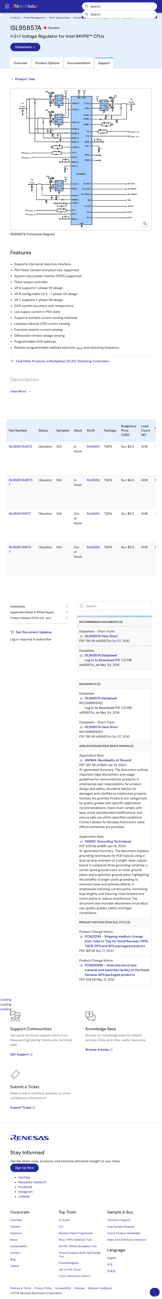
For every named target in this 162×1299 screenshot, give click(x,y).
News (13, 1239)
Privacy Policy (43, 1288)
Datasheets (23, 47)
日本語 (111, 1271)
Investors (16, 1233)
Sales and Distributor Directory (127, 1239)
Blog (13, 1259)
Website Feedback (100, 1288)
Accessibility (63, 1288)
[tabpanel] (81, 1067)
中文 (110, 1264)
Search (119, 6)
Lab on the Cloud (70, 1269)
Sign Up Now (24, 1168)
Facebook (25, 1187)
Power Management (35, 17)
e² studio (64, 1220)
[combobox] (119, 14)
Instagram (25, 1192)
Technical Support (118, 1220)
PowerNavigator (69, 1263)
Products (15, 17)
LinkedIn (24, 1196)
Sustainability (18, 1246)
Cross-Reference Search (74, 1276)
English (111, 1258)
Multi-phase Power (59, 17)
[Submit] (86, 14)
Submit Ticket (20, 1107)
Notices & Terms (20, 1288)
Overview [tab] (20, 63)
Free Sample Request (120, 1226)
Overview (16, 1220)
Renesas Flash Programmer (76, 1233)
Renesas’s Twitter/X (32, 1182)
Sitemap (79, 1288)
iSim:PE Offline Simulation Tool (78, 1246)
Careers (15, 1226)
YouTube (24, 1177)
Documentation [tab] (78, 63)
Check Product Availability (123, 1233)
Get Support (19, 1054)
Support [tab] (104, 63)
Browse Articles (97, 1049)
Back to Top (157, 1296)
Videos (14, 1266)
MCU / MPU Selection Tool (75, 1239)
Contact (15, 1253)
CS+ (61, 1226)
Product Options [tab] (47, 63)
